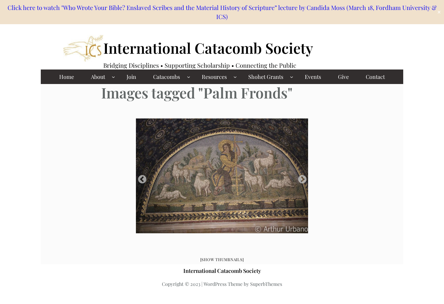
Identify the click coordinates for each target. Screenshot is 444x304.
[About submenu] (113, 77)
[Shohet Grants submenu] (291, 77)
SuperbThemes (266, 284)
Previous (140, 178)
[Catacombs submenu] (188, 77)
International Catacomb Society (208, 47)
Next (301, 178)
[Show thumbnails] (222, 259)
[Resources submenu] (235, 77)
